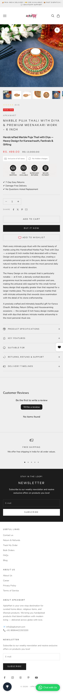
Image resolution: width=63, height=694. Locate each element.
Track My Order (10, 545)
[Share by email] (26, 209)
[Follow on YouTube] (36, 677)
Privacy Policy (9, 585)
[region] (31, 447)
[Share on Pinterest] (22, 209)
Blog (5, 560)
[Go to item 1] (7, 95)
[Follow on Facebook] (4, 677)
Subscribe (31, 512)
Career (6, 580)
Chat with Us (50, 687)
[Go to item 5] (46, 95)
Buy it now (31, 228)
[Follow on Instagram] (12, 677)
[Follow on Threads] (20, 677)
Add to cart (31, 219)
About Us (7, 575)
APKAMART (9, 115)
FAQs (5, 555)
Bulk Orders (9, 550)
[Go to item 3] (27, 95)
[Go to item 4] (36, 95)
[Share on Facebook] (13, 209)
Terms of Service (11, 590)
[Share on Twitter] (18, 209)
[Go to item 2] (17, 95)
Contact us (8, 535)
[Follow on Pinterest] (28, 677)
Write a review (31, 407)
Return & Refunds (11, 540)
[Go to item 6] (56, 95)
